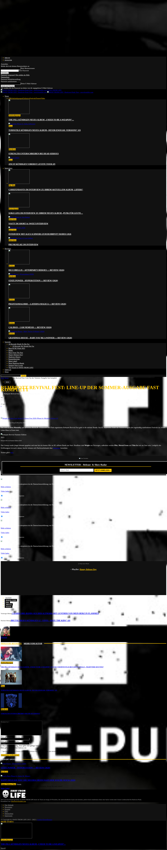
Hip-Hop (12, 185)
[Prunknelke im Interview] (21, 238)
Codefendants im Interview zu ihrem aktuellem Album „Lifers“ (46, 189)
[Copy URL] (27, 410)
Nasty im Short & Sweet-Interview (28, 223)
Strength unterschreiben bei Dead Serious (34, 153)
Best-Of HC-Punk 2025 (17, 348)
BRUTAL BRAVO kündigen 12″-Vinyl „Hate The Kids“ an (40, 620)
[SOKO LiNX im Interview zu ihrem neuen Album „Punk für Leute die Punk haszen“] (19, 207)
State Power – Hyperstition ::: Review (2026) (33, 280)
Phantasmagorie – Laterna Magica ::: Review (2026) (37, 304)
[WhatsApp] (15, 410)
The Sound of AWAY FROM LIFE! (21, 368)
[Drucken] (21, 410)
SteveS (3, 848)
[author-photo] (5, 635)
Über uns (7, 57)
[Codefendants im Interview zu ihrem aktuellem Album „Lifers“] (19, 183)
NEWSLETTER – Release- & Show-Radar (86, 464)
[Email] (9, 410)
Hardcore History (15, 357)
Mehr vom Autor (33, 643)
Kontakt (7, 809)
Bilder (11, 350)
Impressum (8, 816)
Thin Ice (9, 604)
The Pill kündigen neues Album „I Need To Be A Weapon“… (41, 120)
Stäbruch (8, 370)
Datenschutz (5, 77)
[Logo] (24, 92)
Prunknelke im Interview (23, 244)
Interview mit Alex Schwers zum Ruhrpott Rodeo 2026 (40, 234)
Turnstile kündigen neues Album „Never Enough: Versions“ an (45, 130)
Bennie (3, 399)
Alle (10, 98)
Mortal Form (11, 600)
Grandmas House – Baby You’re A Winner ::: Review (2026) (40, 338)
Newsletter (8, 60)
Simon (19, 784)
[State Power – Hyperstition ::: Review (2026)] (21, 274)
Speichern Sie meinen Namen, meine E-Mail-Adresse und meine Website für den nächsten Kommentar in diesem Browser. (39, 751)
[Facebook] (4, 410)
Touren (38, 98)
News (7, 96)
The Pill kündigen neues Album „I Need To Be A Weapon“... (33, 844)
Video (43, 98)
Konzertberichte (14, 359)
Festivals (33, 98)
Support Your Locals (16, 365)
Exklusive (26, 98)
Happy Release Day (88, 569)
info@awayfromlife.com (18, 801)
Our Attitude (9, 805)
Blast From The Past (16, 353)
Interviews (8, 168)
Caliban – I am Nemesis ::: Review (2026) (30, 327)
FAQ (6, 811)
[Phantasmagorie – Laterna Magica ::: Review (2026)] (19, 298)
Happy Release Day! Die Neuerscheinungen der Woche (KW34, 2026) (38, 780)
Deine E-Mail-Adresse (29, 84)
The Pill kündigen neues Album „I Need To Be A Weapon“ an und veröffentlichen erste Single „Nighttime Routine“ (52, 667)
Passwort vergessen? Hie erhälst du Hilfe (15, 75)
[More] (34, 410)
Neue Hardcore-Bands (16, 363)
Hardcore (12, 149)
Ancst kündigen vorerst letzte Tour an (32, 164)
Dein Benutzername (28, 68)
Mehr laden (5, 788)
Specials (8, 342)
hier (12, 452)
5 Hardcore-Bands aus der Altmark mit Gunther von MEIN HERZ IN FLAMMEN (55, 613)
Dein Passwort (24, 71)
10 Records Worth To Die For (19, 344)
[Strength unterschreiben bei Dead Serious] (19, 147)
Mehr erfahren (6, 487)
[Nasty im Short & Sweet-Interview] (19, 217)
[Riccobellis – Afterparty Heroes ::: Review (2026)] (19, 264)
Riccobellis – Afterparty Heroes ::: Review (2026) (36, 270)
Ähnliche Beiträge (11, 643)
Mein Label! (13, 361)
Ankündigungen (17, 98)
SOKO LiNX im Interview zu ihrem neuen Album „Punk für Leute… (46, 213)
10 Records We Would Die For (23, 346)
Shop (7, 372)
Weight (8, 606)
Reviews (8, 249)
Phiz (7, 602)
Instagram (56, 448)
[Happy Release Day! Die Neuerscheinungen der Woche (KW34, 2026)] (15, 776)
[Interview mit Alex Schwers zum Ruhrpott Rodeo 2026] (17, 228)
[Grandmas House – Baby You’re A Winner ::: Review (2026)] (26, 331)
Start (2, 378)
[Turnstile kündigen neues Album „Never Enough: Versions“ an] (22, 124)
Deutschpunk (13, 209)
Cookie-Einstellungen (44, 820)
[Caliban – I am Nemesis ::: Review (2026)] (19, 321)
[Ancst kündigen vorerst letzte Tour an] (14, 158)
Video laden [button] (5, 491)
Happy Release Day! (16, 355)
